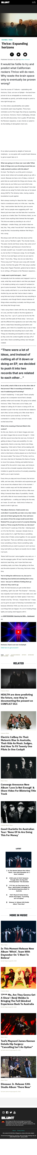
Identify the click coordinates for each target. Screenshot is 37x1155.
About (14, 1130)
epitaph (24, 655)
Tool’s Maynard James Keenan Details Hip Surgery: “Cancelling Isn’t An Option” (19, 896)
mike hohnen (4, 656)
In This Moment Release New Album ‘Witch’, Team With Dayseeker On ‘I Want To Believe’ (19, 872)
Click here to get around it (9, 648)
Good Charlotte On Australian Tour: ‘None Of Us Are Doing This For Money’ (17, 832)
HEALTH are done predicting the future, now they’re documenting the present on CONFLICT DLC (17, 699)
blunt (7, 655)
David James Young (7, 1050)
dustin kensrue (15, 655)
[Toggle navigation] (34, 2)
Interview (31, 655)
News (6, 780)
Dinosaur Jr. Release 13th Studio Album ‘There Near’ (19, 903)
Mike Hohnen (25, 59)
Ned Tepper (5, 961)
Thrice (12, 656)
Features (4, 40)
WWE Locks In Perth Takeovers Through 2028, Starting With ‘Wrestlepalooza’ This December (19, 879)
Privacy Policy (21, 1130)
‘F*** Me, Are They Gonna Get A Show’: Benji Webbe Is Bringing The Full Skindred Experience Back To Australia (19, 888)
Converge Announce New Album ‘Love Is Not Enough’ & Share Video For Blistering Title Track (18, 789)
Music (11, 40)
